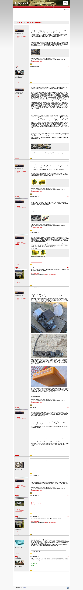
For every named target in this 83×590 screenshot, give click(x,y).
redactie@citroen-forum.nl (52, 274)
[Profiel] (31, 64)
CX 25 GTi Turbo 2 (18, 509)
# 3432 (67, 495)
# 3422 (67, 66)
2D (15, 457)
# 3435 (67, 556)
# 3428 (67, 287)
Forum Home (16, 10)
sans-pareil (17, 25)
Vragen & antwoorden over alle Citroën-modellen (25, 10)
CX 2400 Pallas (18, 282)
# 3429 (67, 407)
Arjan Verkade (17, 495)
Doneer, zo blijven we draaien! (35, 273)
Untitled (16, 66)
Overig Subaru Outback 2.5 (19, 79)
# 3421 (67, 25)
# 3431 (67, 475)
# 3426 (67, 232)
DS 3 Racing (17, 37)
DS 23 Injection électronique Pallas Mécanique (37, 503)
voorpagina (45, 274)
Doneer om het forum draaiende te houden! (36, 61)
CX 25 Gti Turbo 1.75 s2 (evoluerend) (21, 36)
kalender (36, 274)
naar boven (17, 63)
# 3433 (67, 516)
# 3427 (67, 267)
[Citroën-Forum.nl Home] (21, 4)
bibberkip (17, 556)
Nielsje (16, 267)
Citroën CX (34, 10)
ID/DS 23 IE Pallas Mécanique (20, 510)
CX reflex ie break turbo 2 (19, 35)
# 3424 (67, 160)
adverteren (24, 587)
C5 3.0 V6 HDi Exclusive (34, 504)
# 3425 (67, 196)
